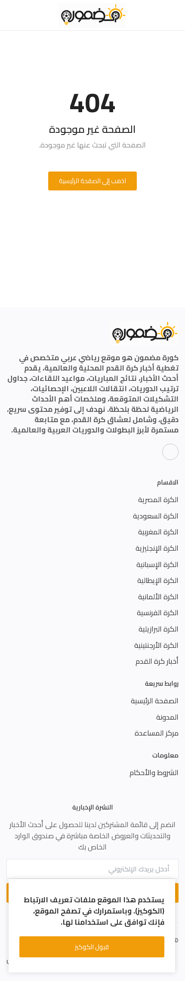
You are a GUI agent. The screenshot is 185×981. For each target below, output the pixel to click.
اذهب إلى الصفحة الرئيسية (92, 181)
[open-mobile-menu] (173, 15)
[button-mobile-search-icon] (11, 15)
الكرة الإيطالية (158, 580)
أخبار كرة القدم (157, 661)
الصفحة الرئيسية (155, 701)
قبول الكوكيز (92, 947)
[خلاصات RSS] (170, 452)
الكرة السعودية (156, 516)
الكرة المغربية (158, 532)
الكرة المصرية (158, 499)
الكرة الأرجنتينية (156, 645)
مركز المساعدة (157, 733)
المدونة (167, 717)
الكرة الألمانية (158, 597)
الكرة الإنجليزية (157, 548)
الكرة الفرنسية (158, 612)
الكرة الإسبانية (157, 564)
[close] (167, 887)
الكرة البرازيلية (159, 629)
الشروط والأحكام (154, 772)
